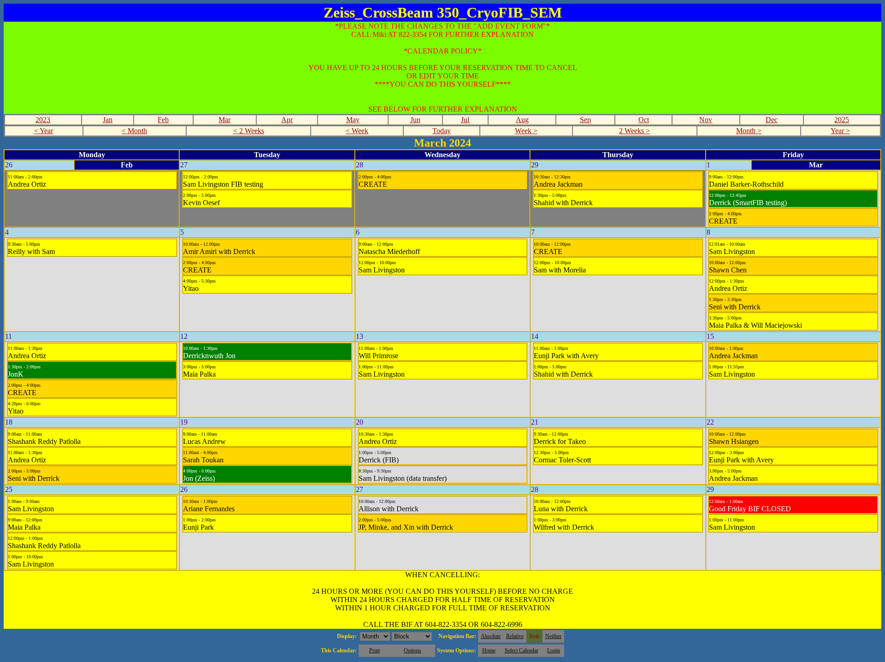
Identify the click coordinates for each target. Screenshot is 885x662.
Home (489, 650)
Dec (772, 120)
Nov (705, 120)
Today (441, 131)
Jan (107, 120)
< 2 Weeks (248, 131)
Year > (840, 131)
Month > (748, 131)
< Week (357, 131)
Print (374, 650)
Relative (515, 636)
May (353, 120)
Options (412, 650)
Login (553, 650)
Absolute (491, 636)
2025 (841, 120)
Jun (415, 120)
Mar (224, 120)
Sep (585, 120)
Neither (553, 636)
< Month (134, 131)
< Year (43, 131)
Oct (643, 120)
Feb (163, 120)
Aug (522, 120)
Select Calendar (521, 650)
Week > (526, 131)
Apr (287, 120)
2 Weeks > (634, 131)
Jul (465, 120)
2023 (42, 120)
